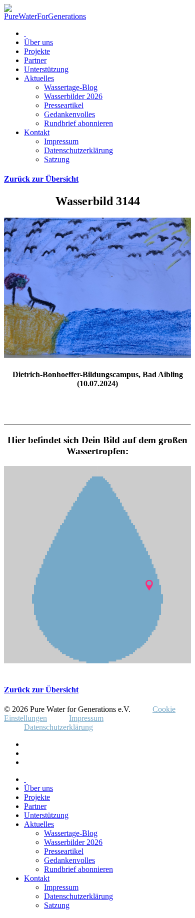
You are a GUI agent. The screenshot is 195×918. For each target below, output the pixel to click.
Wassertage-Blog (71, 87)
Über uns (38, 42)
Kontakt (37, 132)
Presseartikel (64, 105)
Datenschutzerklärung (78, 150)
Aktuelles (39, 78)
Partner (35, 60)
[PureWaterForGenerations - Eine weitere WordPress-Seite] (45, 16)
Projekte (37, 51)
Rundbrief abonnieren (78, 123)
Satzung (57, 159)
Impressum (61, 141)
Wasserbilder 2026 (73, 96)
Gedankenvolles (69, 114)
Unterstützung (46, 69)
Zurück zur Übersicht (41, 179)
